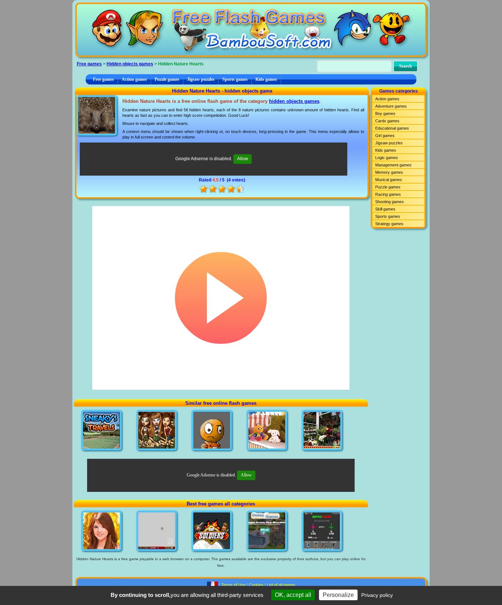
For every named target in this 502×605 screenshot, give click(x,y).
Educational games (392, 128)
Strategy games (389, 224)
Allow (242, 158)
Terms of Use (233, 585)
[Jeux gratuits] (212, 585)
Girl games (385, 135)
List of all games (281, 585)
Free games (89, 63)
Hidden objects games (130, 63)
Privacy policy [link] (377, 595)
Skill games (385, 209)
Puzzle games (167, 79)
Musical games (388, 179)
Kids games (266, 79)
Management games (393, 165)
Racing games (388, 194)
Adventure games (391, 106)
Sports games (235, 79)
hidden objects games (294, 101)
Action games (134, 79)
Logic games (386, 157)
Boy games (385, 113)
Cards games (387, 121)
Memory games (389, 172)
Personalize (338, 595)
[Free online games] (251, 29)
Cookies (256, 585)
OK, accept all (293, 595)
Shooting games (389, 201)
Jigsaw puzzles (201, 79)
